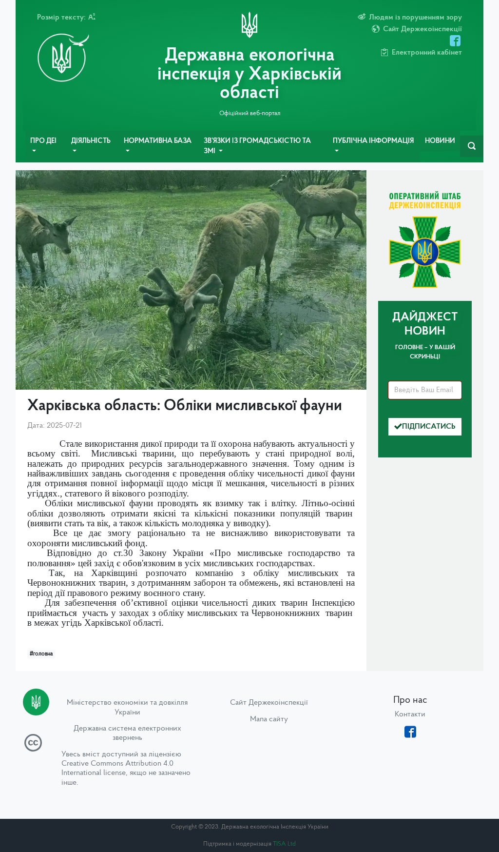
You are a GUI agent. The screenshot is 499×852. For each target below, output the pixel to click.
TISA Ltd (284, 844)
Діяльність (91, 141)
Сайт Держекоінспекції (269, 703)
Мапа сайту (269, 719)
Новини (440, 141)
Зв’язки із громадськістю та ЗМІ (257, 147)
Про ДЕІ (43, 141)
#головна (41, 654)
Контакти (410, 714)
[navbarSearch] (471, 146)
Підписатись (429, 427)
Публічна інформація (373, 141)
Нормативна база (158, 141)
